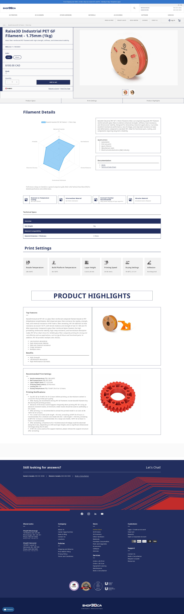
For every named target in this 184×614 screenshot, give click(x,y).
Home (4, 25)
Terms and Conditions (65, 556)
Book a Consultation (82, 476)
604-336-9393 (177, 10)
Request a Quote (121, 20)
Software (144, 15)
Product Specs (31, 101)
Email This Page (65, 88)
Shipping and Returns (65, 549)
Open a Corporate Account (137, 537)
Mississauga (145, 8)
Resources (131, 561)
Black (17, 57)
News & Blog (62, 534)
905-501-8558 (177, 8)
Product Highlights (153, 101)
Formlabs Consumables (101, 541)
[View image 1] (125, 92)
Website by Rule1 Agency (97, 608)
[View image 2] (132, 92)
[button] (134, 8)
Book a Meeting (134, 20)
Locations (61, 539)
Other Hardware (66, 15)
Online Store (97, 529)
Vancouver (145, 10)
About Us (61, 529)
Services (171, 15)
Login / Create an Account (137, 529)
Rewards (131, 534)
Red (8, 57)
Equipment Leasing (99, 566)
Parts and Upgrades (100, 544)
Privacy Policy (62, 554)
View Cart (131, 532)
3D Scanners (39, 15)
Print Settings (92, 101)
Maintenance (97, 568)
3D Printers (13, 15)
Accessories (118, 15)
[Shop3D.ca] (24, 8)
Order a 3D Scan (98, 563)
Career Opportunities (65, 532)
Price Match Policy (64, 551)
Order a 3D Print (109, 20)
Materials (92, 15)
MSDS (103, 165)
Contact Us (155, 20)
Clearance (145, 20)
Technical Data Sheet (108, 167)
